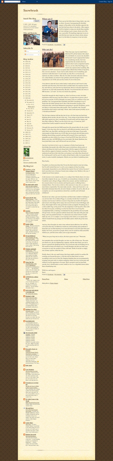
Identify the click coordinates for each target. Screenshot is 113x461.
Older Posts (86, 279)
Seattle (27, 225)
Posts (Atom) (54, 283)
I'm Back (28, 334)
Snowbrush (30, 10)
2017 (26, 81)
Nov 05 (30, 108)
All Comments (30, 54)
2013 (26, 89)
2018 (26, 79)
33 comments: (58, 44)
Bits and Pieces (30, 408)
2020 (26, 74)
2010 (26, 96)
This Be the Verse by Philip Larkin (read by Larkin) (32, 386)
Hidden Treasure (30, 199)
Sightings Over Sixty (31, 309)
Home (66, 279)
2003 (26, 143)
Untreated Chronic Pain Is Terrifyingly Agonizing (32, 353)
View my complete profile (30, 162)
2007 (26, 134)
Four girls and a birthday (32, 186)
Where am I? (31, 106)
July (28, 117)
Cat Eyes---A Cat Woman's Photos (30, 170)
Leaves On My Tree (31, 198)
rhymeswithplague (30, 236)
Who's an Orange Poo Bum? (32, 212)
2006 (26, 136)
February (29, 128)
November (29, 102)
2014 (26, 87)
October (29, 111)
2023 (26, 68)
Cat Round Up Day (30, 173)
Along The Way (30, 262)
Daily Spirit (29, 365)
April (28, 123)
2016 (26, 83)
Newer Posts (45, 279)
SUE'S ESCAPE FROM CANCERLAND (32, 291)
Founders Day (29, 250)
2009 (26, 98)
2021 (26, 72)
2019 (26, 76)
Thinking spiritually (31, 249)
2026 (26, 61)
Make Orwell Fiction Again (32, 402)
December (29, 100)
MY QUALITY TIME (31, 333)
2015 (26, 85)
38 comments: (58, 274)
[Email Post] (64, 44)
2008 (26, 132)
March (28, 126)
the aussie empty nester (32, 184)
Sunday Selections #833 (31, 298)
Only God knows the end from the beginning (31, 238)
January (29, 130)
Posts (27, 51)
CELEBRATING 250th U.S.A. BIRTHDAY (31, 264)
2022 (26, 70)
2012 (26, 91)
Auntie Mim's (29, 423)
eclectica (28, 211)
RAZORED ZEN (30, 321)
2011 (26, 94)
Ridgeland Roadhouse (31, 436)
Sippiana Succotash (31, 434)
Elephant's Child (30, 296)
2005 (26, 138)
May (28, 121)
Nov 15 (30, 104)
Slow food (28, 424)
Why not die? (47, 49)
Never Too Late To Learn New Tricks (32, 410)
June (28, 119)
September (29, 113)
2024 (26, 66)
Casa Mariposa (30, 369)
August (29, 115)
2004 (26, 141)
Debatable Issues (30, 311)
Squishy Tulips (29, 224)
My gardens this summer (32, 293)
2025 (26, 64)
